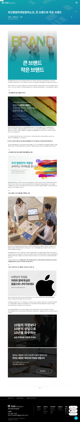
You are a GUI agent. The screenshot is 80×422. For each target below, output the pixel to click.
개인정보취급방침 (19, 398)
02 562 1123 (12, 413)
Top (76, 418)
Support (60, 406)
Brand (45, 410)
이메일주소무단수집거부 (31, 398)
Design (45, 413)
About (39, 406)
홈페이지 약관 (10, 398)
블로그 (68, 408)
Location (39, 410)
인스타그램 (69, 411)
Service (46, 406)
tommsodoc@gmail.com (18, 415)
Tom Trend (60, 410)
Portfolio (52, 406)
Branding (52, 408)
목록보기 (40, 387)
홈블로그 (68, 413)
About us (39, 408)
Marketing (46, 411)
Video (51, 413)
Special (45, 408)
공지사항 (59, 408)
